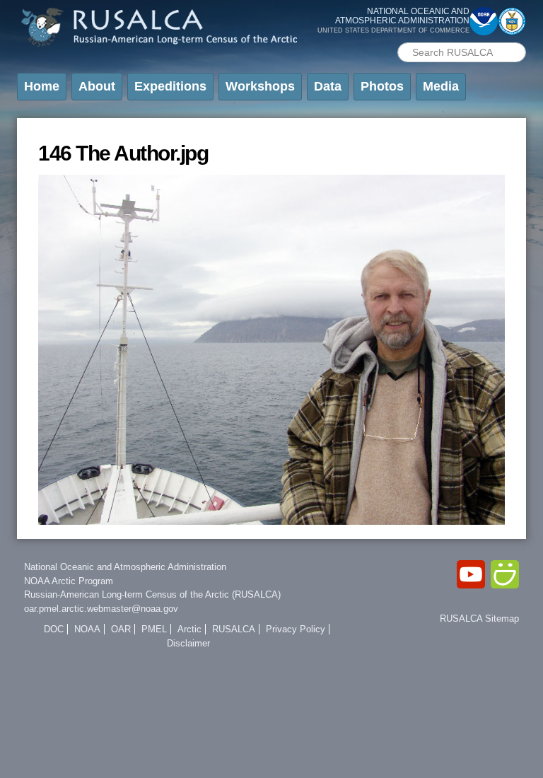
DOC (54, 629)
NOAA (87, 629)
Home (41, 86)
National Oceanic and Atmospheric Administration (125, 567)
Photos (382, 86)
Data (327, 86)
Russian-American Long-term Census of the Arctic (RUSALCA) (152, 594)
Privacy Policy (295, 629)
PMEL (154, 629)
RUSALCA (233, 629)
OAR (121, 629)
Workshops (260, 86)
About (96, 86)
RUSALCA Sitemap (479, 618)
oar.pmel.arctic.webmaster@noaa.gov (101, 608)
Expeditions (170, 86)
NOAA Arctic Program (68, 581)
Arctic (189, 629)
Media (441, 86)
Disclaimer (188, 643)
